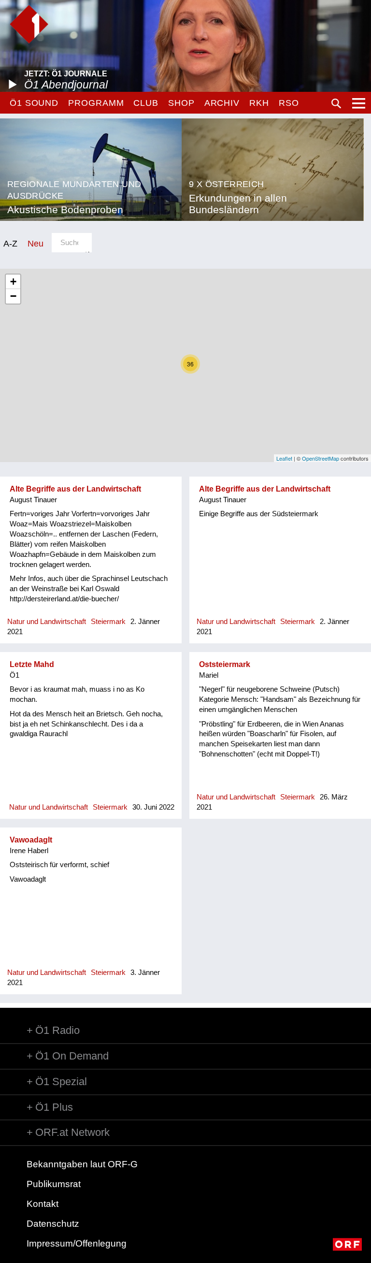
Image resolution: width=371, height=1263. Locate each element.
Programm (96, 103)
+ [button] (13, 282)
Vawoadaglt (31, 840)
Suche (336, 103)
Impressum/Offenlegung (77, 1243)
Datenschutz (53, 1224)
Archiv (222, 103)
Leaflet (284, 458)
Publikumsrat (54, 1184)
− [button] (13, 296)
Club (145, 103)
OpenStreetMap (320, 458)
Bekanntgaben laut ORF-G (82, 1164)
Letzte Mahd (32, 664)
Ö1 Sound (34, 103)
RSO (289, 103)
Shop (181, 103)
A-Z (10, 243)
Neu (35, 243)
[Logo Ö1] (29, 24)
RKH (259, 103)
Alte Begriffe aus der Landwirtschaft (75, 489)
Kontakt (42, 1204)
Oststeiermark (224, 664)
